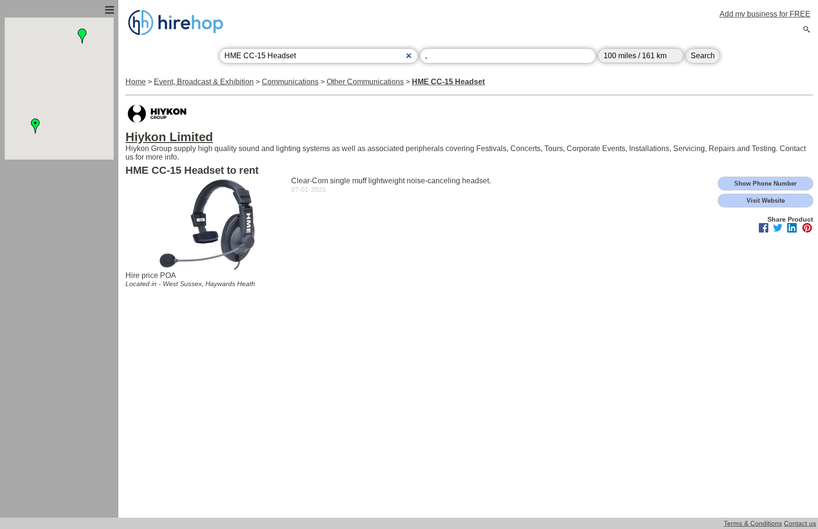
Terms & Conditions (753, 523)
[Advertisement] (59, 262)
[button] (35, 126)
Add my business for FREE (765, 14)
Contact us (800, 523)
